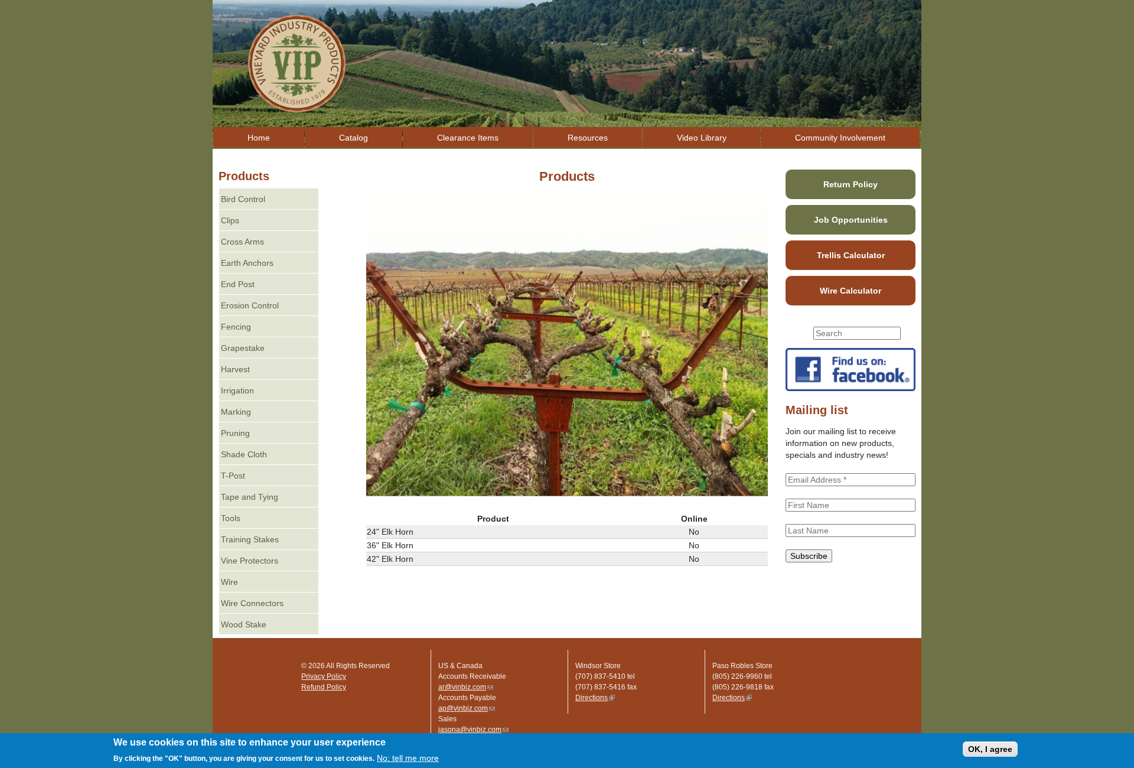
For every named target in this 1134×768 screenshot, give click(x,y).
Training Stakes (250, 539)
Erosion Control (250, 305)
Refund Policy (323, 687)
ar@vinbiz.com (465, 687)
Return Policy (850, 184)
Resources (588, 137)
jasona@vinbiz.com (473, 729)
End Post (238, 284)
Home (258, 137)
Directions (595, 698)
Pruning (235, 433)
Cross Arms (242, 241)
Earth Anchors (247, 263)
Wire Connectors (252, 603)
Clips (230, 220)
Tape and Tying (249, 497)
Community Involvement (840, 137)
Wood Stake (243, 624)
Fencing (236, 326)
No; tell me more (408, 758)
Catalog (353, 137)
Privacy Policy (323, 676)
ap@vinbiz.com (466, 708)
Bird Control (243, 199)
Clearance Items (467, 137)
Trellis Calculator (851, 255)
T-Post (233, 475)
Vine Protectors (249, 560)
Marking (236, 411)
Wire (229, 582)
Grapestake (243, 348)
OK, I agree (990, 749)
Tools (230, 518)
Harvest (235, 369)
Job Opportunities (851, 219)
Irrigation (237, 390)
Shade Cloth (244, 454)
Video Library (701, 137)
